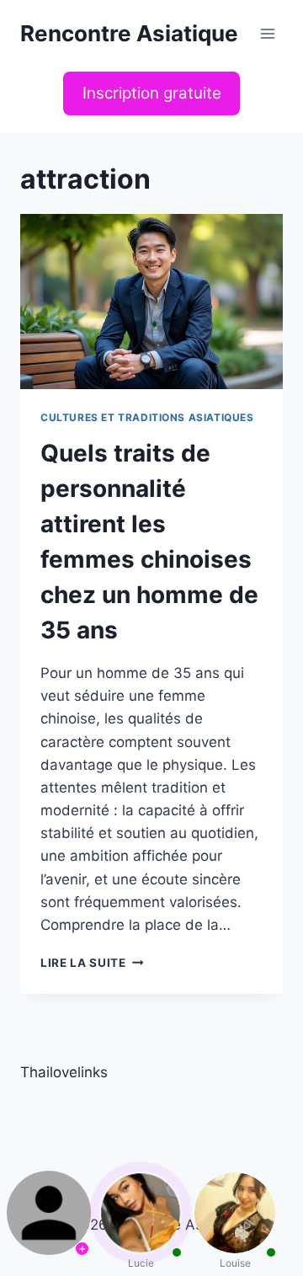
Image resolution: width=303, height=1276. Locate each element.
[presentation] (151, 301)
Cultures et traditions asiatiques (147, 417)
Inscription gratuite (151, 93)
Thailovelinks (64, 1072)
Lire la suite (91, 962)
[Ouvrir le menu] (267, 33)
